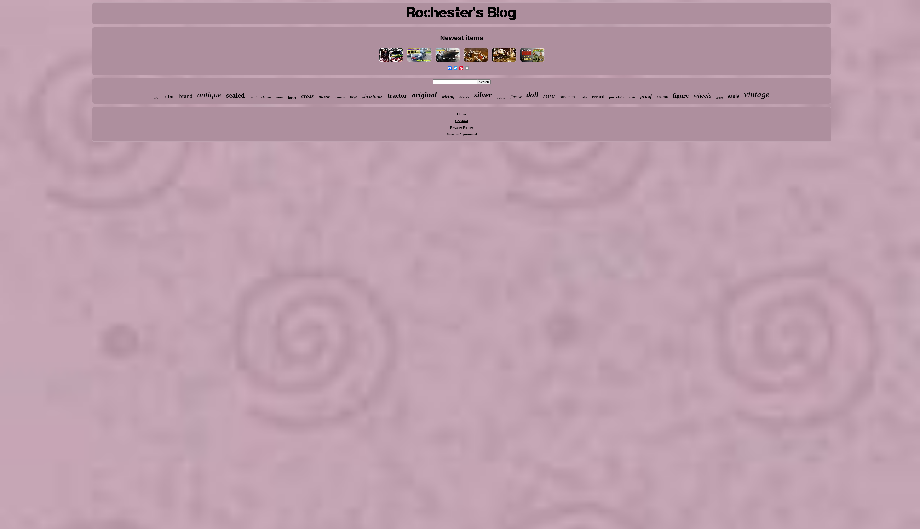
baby (584, 97)
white (632, 97)
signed (157, 98)
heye (353, 97)
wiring (448, 96)
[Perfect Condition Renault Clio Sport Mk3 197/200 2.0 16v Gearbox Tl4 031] (419, 62)
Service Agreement (462, 134)
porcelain (616, 97)
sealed (235, 95)
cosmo (662, 97)
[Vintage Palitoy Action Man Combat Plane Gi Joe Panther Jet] (532, 62)
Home (461, 114)
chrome (266, 97)
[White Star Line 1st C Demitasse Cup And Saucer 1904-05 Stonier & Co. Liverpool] (447, 62)
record (598, 96)
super (719, 97)
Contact (461, 121)
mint (169, 97)
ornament (568, 96)
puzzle (324, 96)
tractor (397, 95)
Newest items (461, 38)
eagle (733, 96)
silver (483, 94)
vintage (757, 94)
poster (279, 97)
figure (681, 95)
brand (185, 96)
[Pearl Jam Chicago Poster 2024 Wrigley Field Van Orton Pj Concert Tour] (391, 62)
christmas (372, 96)
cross (307, 96)
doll (532, 94)
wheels (703, 95)
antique (209, 94)
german (340, 97)
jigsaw (516, 96)
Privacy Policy (461, 127)
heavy (464, 97)
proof (646, 96)
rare (549, 95)
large (292, 97)
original (424, 95)
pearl (253, 97)
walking (501, 97)
